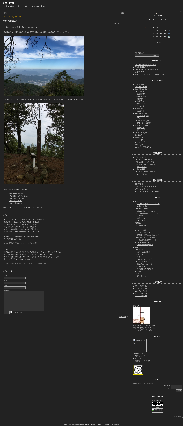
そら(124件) (141, 106)
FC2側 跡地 (141, 266)
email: (6, 280)
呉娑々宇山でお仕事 (10, 21)
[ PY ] (139, 228)
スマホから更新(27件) (143, 147)
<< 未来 (4, 13)
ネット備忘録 (142, 262)
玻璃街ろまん (142, 225)
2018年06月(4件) (141, 286)
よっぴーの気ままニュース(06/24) (149, 191)
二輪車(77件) (141, 94)
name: (6, 275)
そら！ (139, 274)
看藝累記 (140, 250)
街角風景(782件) (141, 89)
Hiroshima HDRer (143, 242)
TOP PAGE (122, 317)
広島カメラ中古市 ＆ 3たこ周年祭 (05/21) (149, 74)
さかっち (116, 23)
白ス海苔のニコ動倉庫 (145, 269)
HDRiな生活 (141, 230)
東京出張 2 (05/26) (15, 203)
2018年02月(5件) (141, 296)
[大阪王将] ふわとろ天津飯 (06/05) (147, 69)
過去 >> (124, 13)
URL (17, 243)
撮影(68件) (141, 111)
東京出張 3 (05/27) (15, 201)
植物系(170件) (142, 101)
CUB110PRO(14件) (143, 121)
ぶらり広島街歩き (143, 252)
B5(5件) (139, 118)
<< (151, 42)
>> (164, 42)
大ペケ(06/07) (142, 167)
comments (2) (28, 207)
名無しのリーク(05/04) (145, 159)
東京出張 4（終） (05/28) (18, 198)
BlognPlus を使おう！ (144, 264)
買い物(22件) (141, 130)
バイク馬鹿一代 (142, 209)
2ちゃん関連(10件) (141, 133)
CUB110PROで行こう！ (145, 259)
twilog (139, 271)
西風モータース (142, 218)
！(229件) (140, 92)
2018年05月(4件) (141, 288)
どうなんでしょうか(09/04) (146, 186)
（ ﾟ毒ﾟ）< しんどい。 (145, 233)
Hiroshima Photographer (145, 245)
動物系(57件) (141, 104)
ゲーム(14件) (139, 145)
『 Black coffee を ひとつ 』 (149, 213)
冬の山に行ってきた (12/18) (19, 196)
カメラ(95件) (141, 142)
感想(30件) (141, 128)
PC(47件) (140, 140)
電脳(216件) (139, 137)
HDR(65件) (139, 135)
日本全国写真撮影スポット (146, 240)
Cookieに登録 (17, 312)
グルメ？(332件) (141, 87)
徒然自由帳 (9, 3)
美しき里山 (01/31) (16, 194)
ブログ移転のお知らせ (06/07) (145, 65)
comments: (7, 290)
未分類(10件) (139, 84)
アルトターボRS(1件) (144, 123)
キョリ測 (140, 254)
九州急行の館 (142, 206)
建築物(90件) (141, 99)
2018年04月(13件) (141, 291)
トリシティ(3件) (143, 116)
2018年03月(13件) (141, 293)
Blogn (106, 424)
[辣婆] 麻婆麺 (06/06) (142, 67)
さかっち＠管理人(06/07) (146, 164)
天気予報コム (138, 354)
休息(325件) (139, 108)
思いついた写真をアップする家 (148, 204)
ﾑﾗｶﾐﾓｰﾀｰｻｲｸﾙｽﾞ (142, 221)
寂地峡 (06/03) (140, 72)
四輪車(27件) (141, 96)
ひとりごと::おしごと (11, 207)
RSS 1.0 (138, 358)
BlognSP (116, 424)
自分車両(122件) (141, 113)
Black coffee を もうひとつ (146, 211)
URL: (6, 285)
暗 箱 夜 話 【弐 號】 (146, 237)
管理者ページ (142, 276)
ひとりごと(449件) (141, 125)
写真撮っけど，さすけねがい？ (148, 235)
